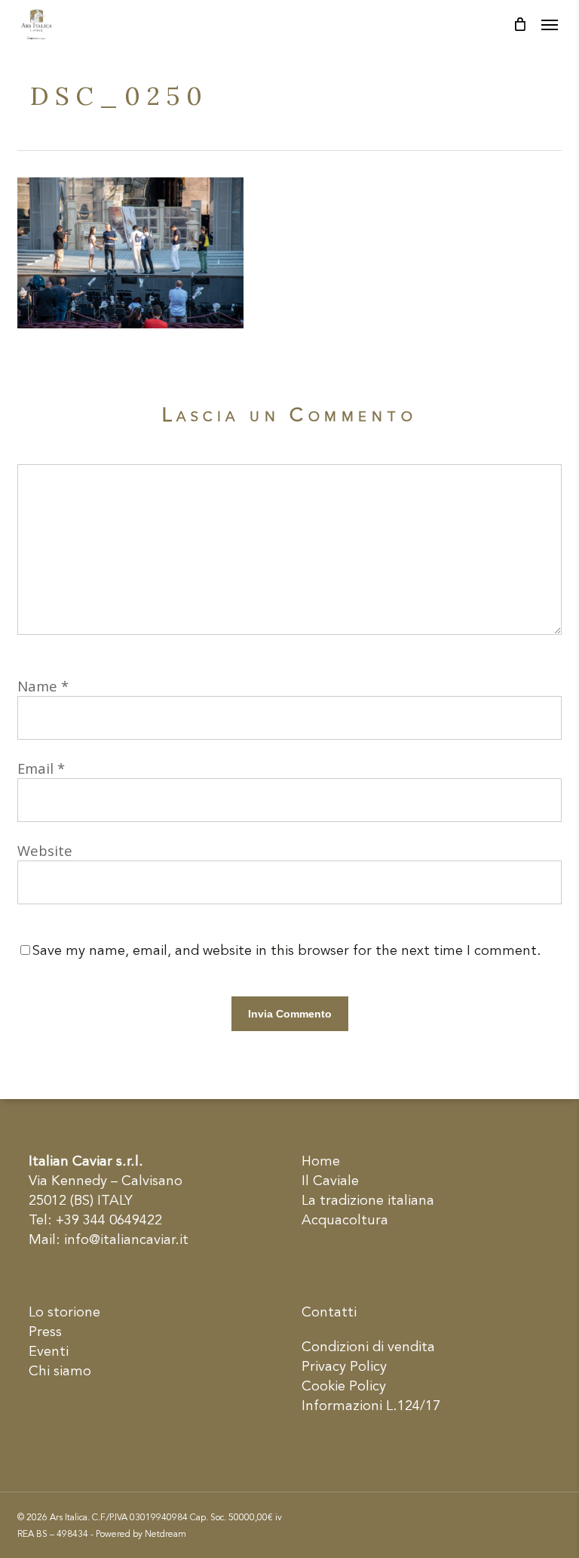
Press (45, 1332)
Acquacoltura (345, 1220)
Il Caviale (330, 1181)
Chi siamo (60, 1371)
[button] (549, 24)
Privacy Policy (344, 1367)
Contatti (329, 1312)
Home (321, 1161)
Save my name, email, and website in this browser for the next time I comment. (286, 951)
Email (41, 768)
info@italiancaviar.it (126, 1240)
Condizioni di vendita (368, 1347)
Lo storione (64, 1312)
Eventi (49, 1352)
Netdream (165, 1534)
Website (44, 850)
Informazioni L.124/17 (371, 1406)
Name (43, 685)
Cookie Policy (344, 1386)
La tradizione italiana (368, 1201)
